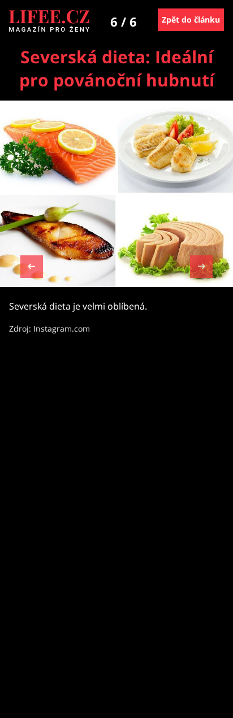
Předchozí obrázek (31, 268)
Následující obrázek (201, 265)
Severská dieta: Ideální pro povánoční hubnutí (116, 68)
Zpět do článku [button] (191, 19)
